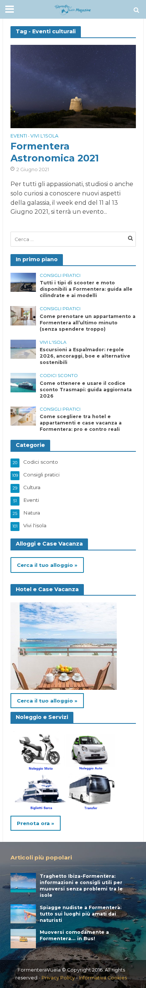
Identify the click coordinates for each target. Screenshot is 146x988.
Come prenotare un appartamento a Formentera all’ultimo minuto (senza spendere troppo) (88, 323)
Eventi (18, 136)
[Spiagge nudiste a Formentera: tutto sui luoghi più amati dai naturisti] (23, 913)
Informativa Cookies (103, 978)
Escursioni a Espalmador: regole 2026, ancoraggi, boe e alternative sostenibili (85, 356)
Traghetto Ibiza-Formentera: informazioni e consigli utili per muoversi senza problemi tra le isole (81, 885)
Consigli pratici (60, 275)
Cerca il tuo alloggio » (47, 565)
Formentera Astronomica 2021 (54, 152)
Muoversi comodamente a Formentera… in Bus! (74, 935)
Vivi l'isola (44, 136)
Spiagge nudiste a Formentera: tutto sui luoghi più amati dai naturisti (80, 914)
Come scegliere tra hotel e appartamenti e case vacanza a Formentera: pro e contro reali (81, 423)
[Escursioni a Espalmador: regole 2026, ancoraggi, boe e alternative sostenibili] (23, 349)
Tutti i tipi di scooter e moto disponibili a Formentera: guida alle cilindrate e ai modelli (86, 289)
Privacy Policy (58, 978)
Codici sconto (59, 375)
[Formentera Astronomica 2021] (73, 86)
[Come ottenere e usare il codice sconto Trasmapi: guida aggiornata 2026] (23, 382)
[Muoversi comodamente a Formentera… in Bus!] (23, 938)
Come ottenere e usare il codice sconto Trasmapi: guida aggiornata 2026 (86, 389)
